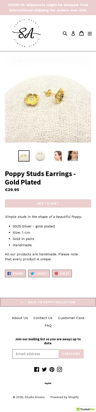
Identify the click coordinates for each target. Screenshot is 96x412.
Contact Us (42, 318)
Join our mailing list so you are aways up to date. (48, 341)
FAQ (48, 325)
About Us (20, 318)
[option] (24, 156)
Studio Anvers (35, 397)
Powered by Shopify (64, 397)
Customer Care (71, 318)
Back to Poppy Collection (51, 302)
